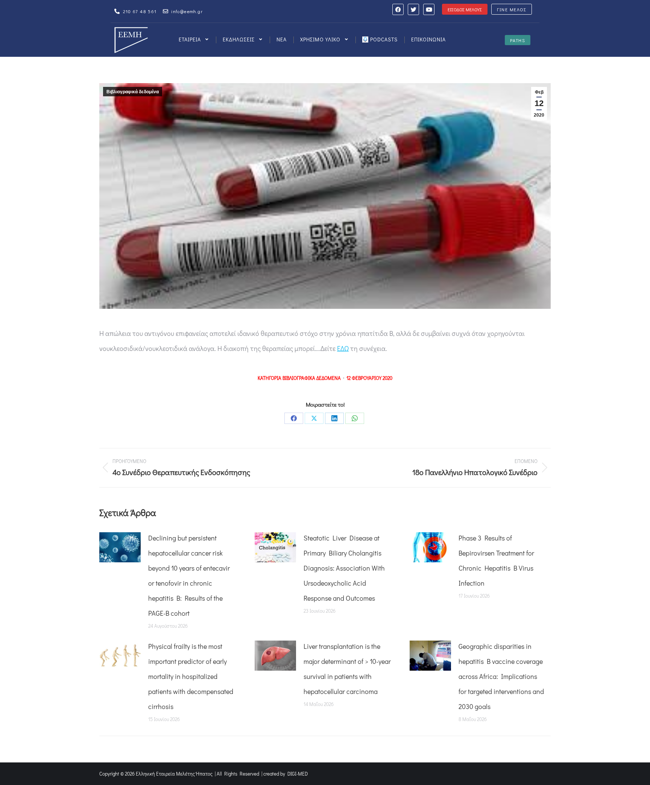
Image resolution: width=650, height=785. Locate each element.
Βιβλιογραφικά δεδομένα (132, 91)
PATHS (517, 40)
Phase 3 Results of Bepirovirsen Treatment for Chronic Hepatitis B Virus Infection (496, 560)
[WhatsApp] (354, 418)
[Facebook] (398, 9)
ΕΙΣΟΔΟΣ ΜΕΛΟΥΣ (465, 9)
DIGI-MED (297, 773)
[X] (314, 418)
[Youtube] (428, 9)
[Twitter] (413, 9)
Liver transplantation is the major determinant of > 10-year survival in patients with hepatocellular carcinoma (347, 669)
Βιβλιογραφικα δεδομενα (311, 378)
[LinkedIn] (334, 418)
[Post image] (120, 547)
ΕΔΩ (343, 348)
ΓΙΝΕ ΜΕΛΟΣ (511, 9)
